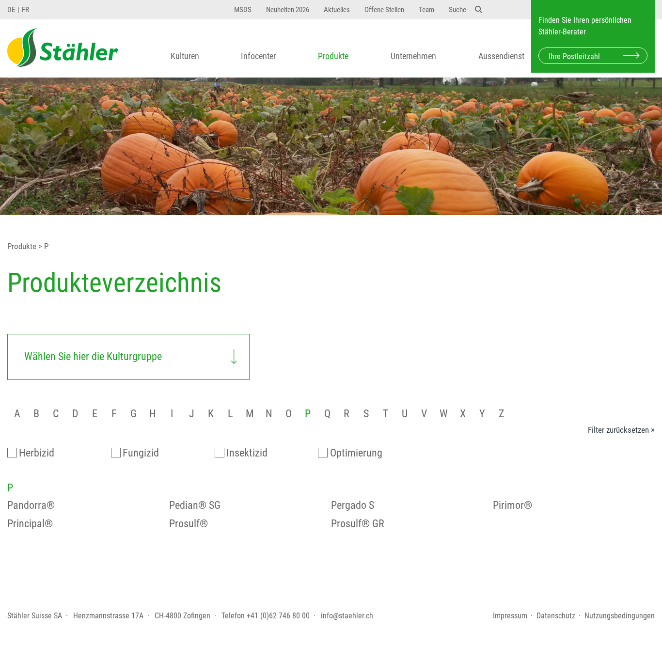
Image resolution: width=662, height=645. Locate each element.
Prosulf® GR (357, 524)
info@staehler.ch (347, 615)
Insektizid (247, 453)
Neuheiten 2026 (287, 9)
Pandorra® (31, 505)
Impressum (510, 615)
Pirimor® (512, 505)
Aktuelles (337, 9)
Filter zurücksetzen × (621, 430)
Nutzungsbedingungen (619, 615)
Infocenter (258, 56)
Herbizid (36, 453)
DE (11, 9)
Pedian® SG (195, 505)
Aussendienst (501, 56)
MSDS (243, 9)
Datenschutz (555, 615)
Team (426, 9)
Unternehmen (413, 56)
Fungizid (141, 453)
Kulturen (185, 56)
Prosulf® (188, 524)
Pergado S (352, 505)
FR (25, 9)
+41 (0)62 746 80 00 (278, 615)
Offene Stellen (384, 9)
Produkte (333, 56)
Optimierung (356, 453)
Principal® (30, 524)
